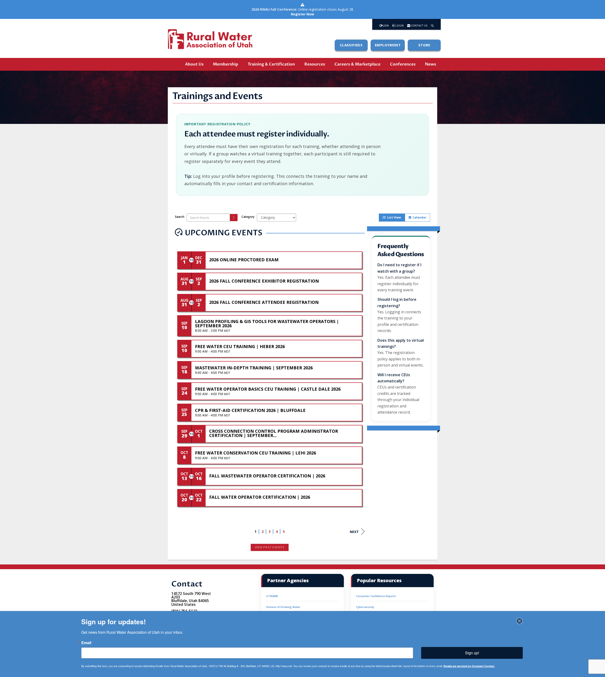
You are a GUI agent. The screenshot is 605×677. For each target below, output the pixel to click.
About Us (194, 64)
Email (86, 643)
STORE (424, 45)
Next (354, 531)
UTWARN (272, 596)
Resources (314, 64)
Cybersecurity (365, 607)
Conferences (402, 64)
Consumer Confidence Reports (376, 596)
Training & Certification (271, 64)
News (430, 64)
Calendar (418, 217)
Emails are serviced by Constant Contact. (469, 666)
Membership (225, 64)
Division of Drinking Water (283, 607)
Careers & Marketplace (357, 64)
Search (179, 217)
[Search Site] (432, 24)
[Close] (519, 621)
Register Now (302, 14)
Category (248, 217)
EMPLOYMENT (388, 45)
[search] (234, 218)
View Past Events (270, 547)
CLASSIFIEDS (351, 45)
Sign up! (472, 652)
